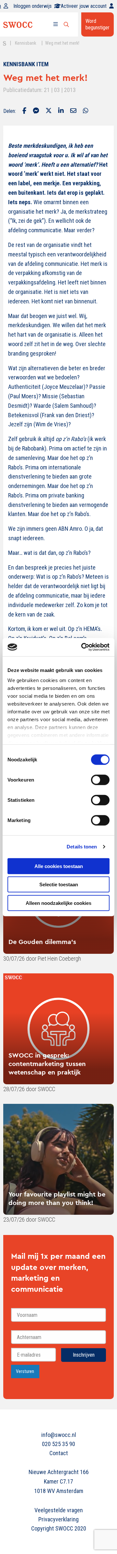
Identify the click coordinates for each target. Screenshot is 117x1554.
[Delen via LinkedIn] (61, 111)
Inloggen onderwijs (32, 6)
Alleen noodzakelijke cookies (58, 903)
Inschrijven (84, 1355)
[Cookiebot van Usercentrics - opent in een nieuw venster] (83, 647)
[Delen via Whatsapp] (85, 111)
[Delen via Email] (73, 111)
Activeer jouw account (84, 6)
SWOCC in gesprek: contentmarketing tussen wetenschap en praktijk (47, 1063)
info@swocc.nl (58, 1434)
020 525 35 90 (58, 1443)
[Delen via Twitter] (49, 111)
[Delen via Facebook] (24, 111)
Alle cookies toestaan (58, 866)
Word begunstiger (97, 24)
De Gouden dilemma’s (42, 941)
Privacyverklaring (58, 1519)
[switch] (100, 779)
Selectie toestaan (58, 884)
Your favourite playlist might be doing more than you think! (56, 1198)
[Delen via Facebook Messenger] (36, 111)
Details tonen (82, 846)
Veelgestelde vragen (58, 1510)
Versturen (25, 1371)
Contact (58, 1453)
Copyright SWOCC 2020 (58, 1528)
